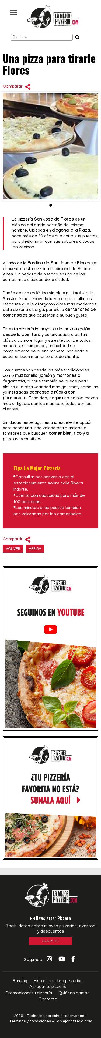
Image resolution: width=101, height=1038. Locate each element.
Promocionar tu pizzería (29, 993)
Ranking (20, 981)
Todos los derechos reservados (55, 1016)
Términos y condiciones (30, 1022)
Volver (13, 549)
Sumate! (50, 942)
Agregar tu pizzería (48, 987)
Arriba (35, 549)
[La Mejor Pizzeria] (53, 17)
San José (12, 299)
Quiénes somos (74, 993)
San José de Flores (54, 219)
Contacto (48, 999)
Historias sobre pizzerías (58, 981)
